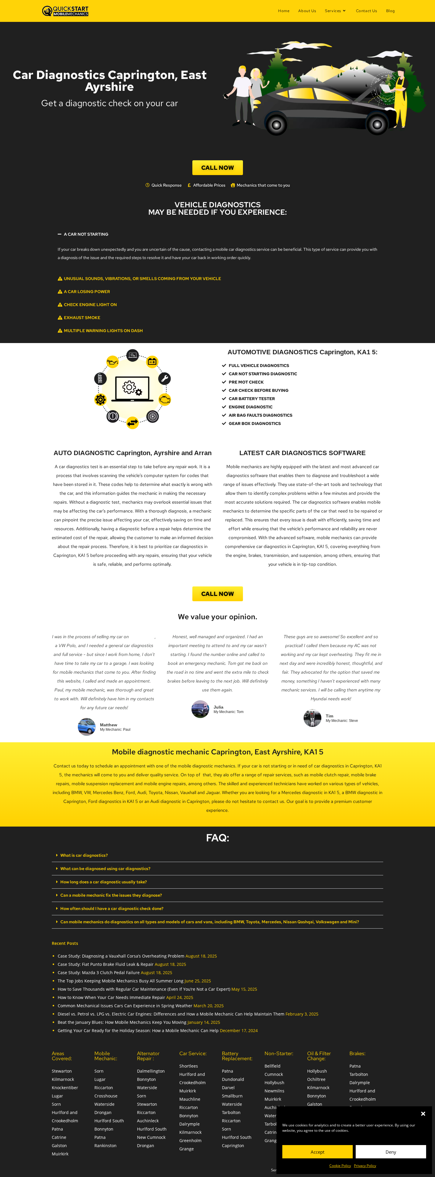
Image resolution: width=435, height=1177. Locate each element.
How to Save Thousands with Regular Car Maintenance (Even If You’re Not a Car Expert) (144, 989)
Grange (186, 1149)
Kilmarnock (63, 1079)
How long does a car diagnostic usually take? (103, 882)
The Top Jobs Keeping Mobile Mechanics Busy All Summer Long (120, 981)
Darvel (228, 1087)
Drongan (103, 1112)
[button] (423, 1114)
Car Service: (193, 1053)
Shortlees (188, 1066)
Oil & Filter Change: (319, 1056)
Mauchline (189, 1099)
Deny (391, 1152)
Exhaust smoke (82, 317)
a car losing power (87, 291)
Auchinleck (148, 1120)
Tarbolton (231, 1112)
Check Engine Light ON (90, 304)
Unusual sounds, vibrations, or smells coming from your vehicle (142, 278)
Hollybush (274, 1082)
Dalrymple (189, 1124)
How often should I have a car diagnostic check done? (111, 908)
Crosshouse (105, 1096)
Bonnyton (103, 1129)
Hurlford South (109, 1120)
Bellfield (273, 1066)
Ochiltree (316, 1079)
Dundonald (233, 1079)
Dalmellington (151, 1071)
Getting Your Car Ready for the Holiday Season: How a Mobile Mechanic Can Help (138, 1030)
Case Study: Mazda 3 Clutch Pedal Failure (99, 972)
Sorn (56, 1104)
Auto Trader (142, 637)
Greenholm (190, 1140)
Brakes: (357, 1053)
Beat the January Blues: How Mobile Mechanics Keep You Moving (122, 1022)
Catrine (59, 1137)
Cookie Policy (340, 1165)
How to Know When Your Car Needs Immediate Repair (111, 997)
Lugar (57, 1096)
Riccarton (103, 1087)
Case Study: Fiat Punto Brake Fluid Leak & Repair (106, 964)
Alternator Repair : (148, 1056)
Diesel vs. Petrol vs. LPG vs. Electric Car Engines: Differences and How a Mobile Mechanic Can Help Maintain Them (171, 1014)
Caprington (233, 1145)
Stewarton (62, 1071)
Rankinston (105, 1145)
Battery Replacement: (237, 1056)
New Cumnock (151, 1137)
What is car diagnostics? (84, 855)
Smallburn (232, 1096)
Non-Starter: (279, 1053)
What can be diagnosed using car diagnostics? (105, 868)
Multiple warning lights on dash (103, 330)
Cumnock (274, 1074)
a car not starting (86, 234)
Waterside (104, 1104)
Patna (57, 1129)
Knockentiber (65, 1087)
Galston (59, 1145)
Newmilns (274, 1091)
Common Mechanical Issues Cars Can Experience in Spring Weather (125, 1005)
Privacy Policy (365, 1165)
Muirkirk (60, 1154)
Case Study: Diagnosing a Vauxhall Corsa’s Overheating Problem (121, 956)
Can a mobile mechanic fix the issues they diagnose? (111, 895)
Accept (317, 1152)
